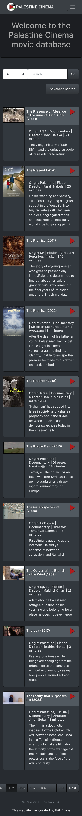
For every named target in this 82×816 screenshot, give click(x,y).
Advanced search (62, 89)
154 (33, 788)
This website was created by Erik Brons (41, 810)
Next (72, 788)
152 (11, 788)
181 (61, 788)
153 (22, 788)
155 (43, 788)
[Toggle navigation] (72, 7)
